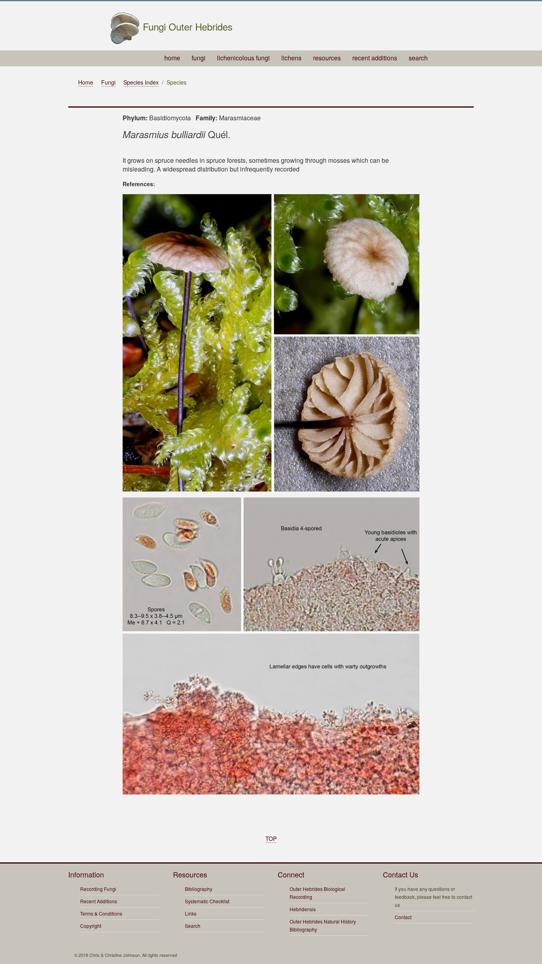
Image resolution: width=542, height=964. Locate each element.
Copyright (90, 925)
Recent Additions (98, 901)
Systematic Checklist (207, 901)
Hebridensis (303, 909)
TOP (271, 839)
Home (85, 82)
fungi (199, 57)
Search (192, 925)
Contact (403, 917)
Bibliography (198, 888)
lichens (291, 57)
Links (190, 913)
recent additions (374, 57)
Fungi (108, 82)
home (172, 57)
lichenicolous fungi (243, 57)
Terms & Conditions (101, 913)
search (418, 57)
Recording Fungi (98, 888)
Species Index (141, 82)
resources (327, 57)
